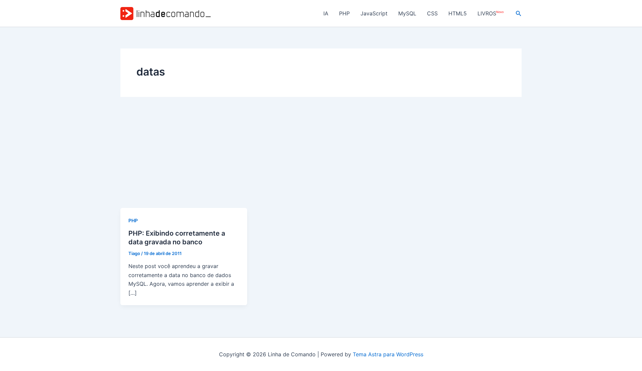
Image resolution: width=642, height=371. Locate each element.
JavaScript (374, 13)
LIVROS (490, 13)
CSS (432, 13)
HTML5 (457, 13)
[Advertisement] (321, 158)
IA (325, 13)
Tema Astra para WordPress (388, 354)
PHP (344, 13)
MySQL (407, 13)
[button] (519, 13)
